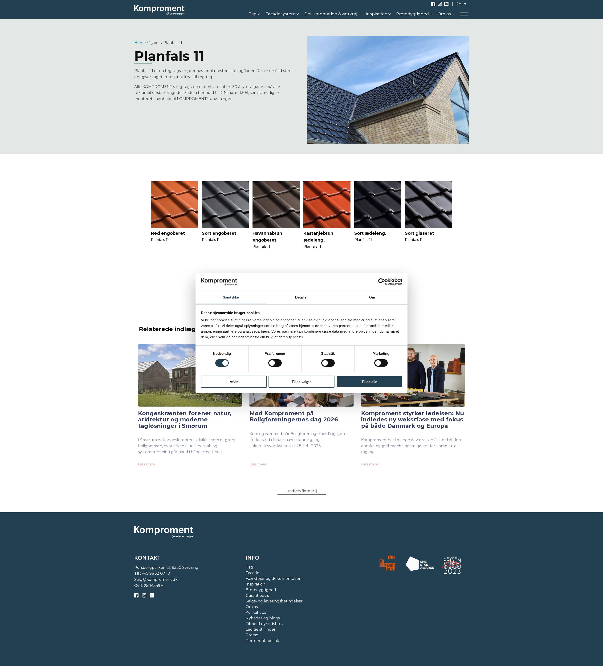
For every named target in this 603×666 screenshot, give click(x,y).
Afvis (234, 382)
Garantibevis (257, 595)
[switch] (275, 363)
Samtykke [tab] (231, 297)
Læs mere (146, 464)
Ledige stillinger (261, 629)
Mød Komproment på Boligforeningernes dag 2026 (293, 416)
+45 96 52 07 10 (156, 573)
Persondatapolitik (262, 640)
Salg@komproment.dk (156, 579)
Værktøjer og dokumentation (274, 578)
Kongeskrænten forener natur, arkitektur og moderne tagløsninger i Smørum (185, 419)
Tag (249, 567)
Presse (252, 635)
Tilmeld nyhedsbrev (265, 624)
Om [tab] (372, 297)
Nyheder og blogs (263, 618)
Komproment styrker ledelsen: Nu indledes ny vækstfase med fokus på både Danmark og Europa (412, 419)
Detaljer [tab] (301, 297)
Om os (252, 607)
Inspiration (255, 584)
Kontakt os (256, 612)
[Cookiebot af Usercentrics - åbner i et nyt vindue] (381, 281)
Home (140, 42)
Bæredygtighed (261, 590)
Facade (252, 573)
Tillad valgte (301, 382)
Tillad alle (369, 382)
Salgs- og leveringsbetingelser (274, 601)
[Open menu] (464, 14)
